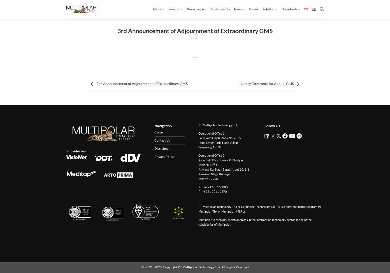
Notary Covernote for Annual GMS (267, 84)
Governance (195, 9)
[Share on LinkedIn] (211, 65)
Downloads (289, 9)
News (238, 9)
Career (253, 9)
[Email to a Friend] (195, 65)
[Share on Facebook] (179, 65)
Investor (174, 9)
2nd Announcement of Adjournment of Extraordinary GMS (142, 84)
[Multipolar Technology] (81, 9)
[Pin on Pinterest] (203, 65)
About (157, 9)
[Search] (322, 9)
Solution (268, 9)
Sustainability (220, 9)
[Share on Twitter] (187, 65)
